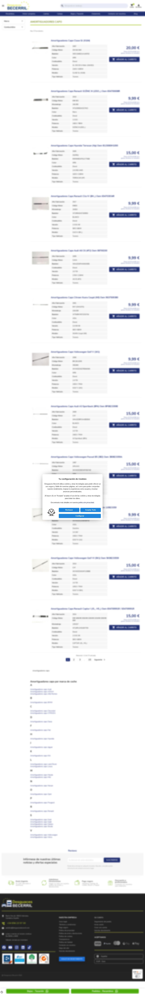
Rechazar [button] (69, 510)
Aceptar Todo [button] (90, 510)
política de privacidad (86, 502)
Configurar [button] (80, 516)
